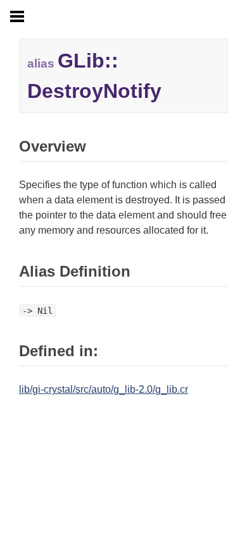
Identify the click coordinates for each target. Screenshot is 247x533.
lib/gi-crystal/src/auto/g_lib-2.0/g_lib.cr (103, 389)
